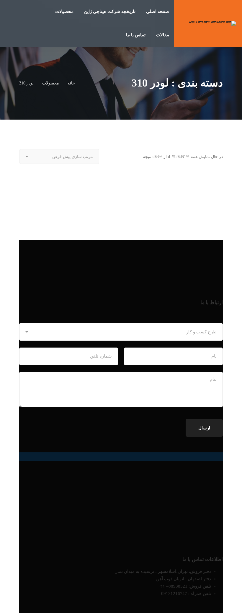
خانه (71, 83)
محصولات (50, 83)
